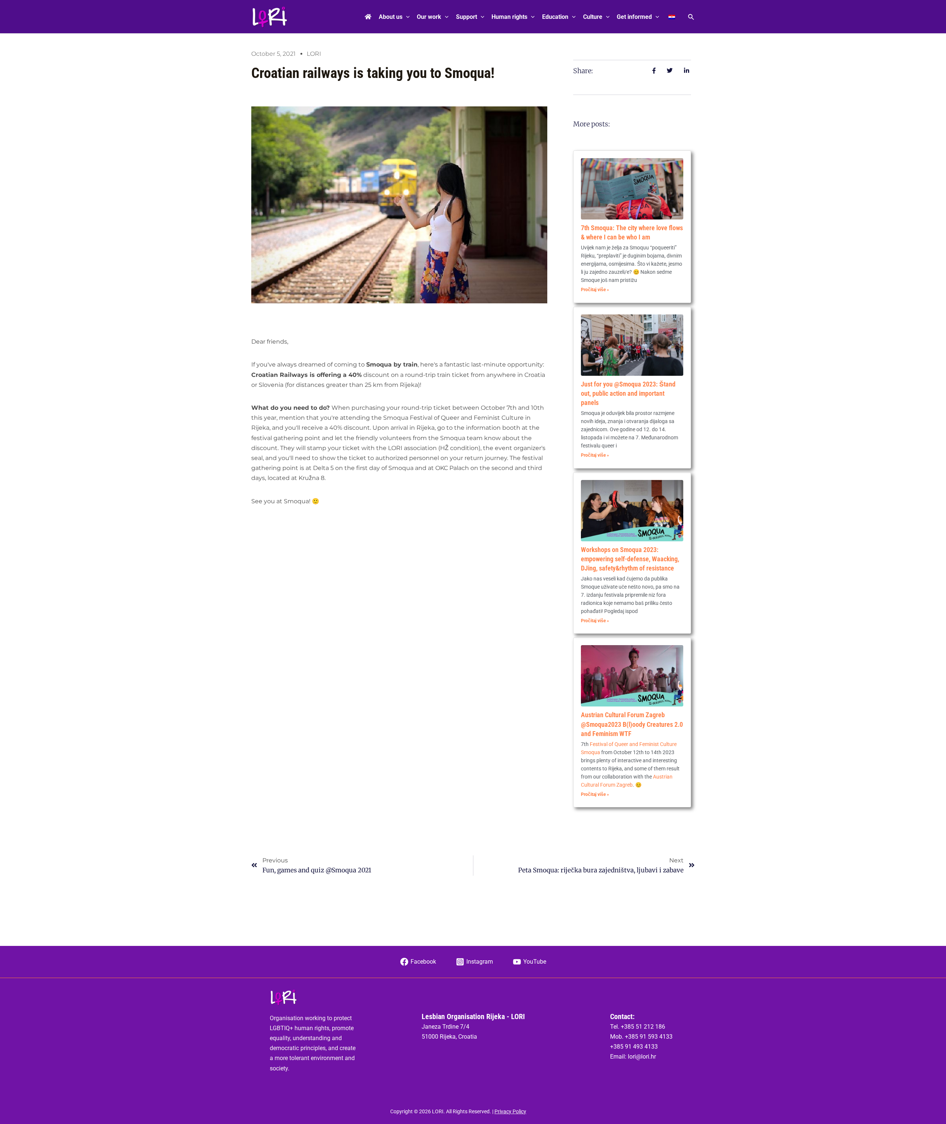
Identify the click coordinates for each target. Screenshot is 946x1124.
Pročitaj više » (595, 289)
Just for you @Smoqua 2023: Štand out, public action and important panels (628, 393)
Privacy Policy (510, 1111)
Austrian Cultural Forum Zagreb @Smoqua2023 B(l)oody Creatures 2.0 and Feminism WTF (632, 724)
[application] (406, 17)
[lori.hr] (269, 16)
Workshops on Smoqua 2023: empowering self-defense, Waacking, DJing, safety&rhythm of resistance (630, 559)
